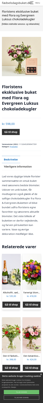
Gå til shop (10, 132)
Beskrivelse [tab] (11, 159)
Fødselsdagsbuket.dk (16, 3)
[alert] (21, 387)
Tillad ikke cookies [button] (21, 397)
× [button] (41, 374)
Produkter (14, 146)
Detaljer (13, 387)
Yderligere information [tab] (18, 166)
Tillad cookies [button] (21, 392)
